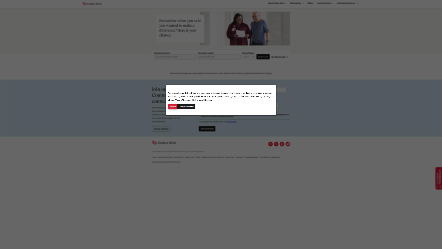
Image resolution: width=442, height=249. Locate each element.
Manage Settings (187, 106)
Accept (173, 106)
